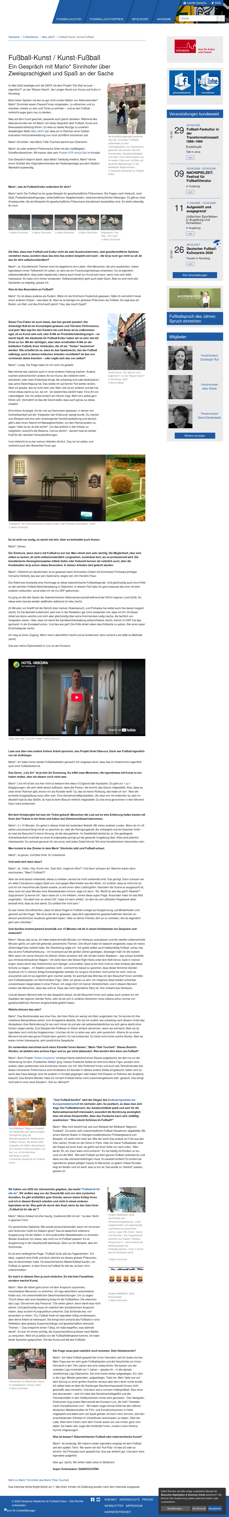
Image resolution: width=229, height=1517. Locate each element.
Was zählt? (38, 131)
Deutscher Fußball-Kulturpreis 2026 (202, 250)
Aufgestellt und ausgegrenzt (199, 208)
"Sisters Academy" (44, 1058)
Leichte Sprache (196, 3)
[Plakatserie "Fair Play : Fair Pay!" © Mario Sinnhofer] (111, 222)
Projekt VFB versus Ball (73, 153)
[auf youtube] (99, 1500)
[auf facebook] (93, 1500)
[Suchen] (221, 18)
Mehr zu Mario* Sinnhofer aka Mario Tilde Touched (38, 1480)
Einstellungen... (175, 1508)
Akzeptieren (215, 1508)
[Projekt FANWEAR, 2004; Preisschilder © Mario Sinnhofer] (126, 1277)
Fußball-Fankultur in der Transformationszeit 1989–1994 (202, 135)
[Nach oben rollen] (223, 1511)
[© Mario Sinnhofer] (19, 222)
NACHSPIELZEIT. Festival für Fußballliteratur (200, 176)
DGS (218, 3)
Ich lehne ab (199, 1508)
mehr (190, 157)
